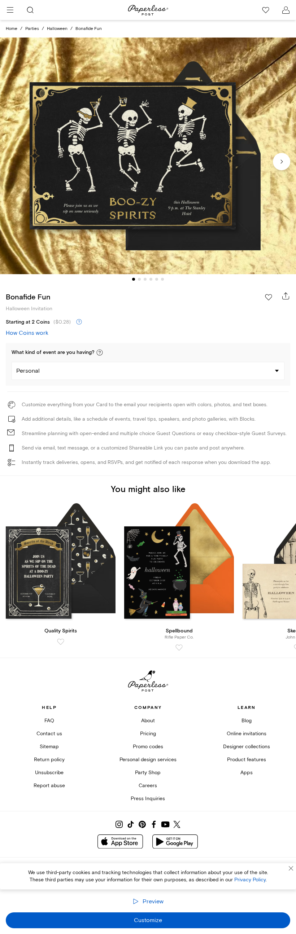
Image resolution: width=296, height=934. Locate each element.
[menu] (10, 10)
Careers (148, 785)
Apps (246, 772)
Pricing (148, 734)
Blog (246, 721)
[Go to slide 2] (139, 279)
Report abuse (49, 785)
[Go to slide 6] (162, 279)
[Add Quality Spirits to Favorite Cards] (60, 641)
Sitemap (49, 747)
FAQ (49, 721)
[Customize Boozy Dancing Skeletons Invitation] (148, 156)
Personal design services (148, 760)
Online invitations (246, 734)
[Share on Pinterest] (142, 824)
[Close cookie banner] (291, 868)
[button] (99, 352)
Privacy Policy (250, 880)
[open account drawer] (286, 10)
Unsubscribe (49, 772)
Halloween (57, 28)
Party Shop (148, 772)
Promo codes (148, 747)
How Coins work (27, 333)
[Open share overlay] (286, 295)
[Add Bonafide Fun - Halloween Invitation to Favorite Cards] (268, 297)
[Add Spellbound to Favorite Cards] (179, 647)
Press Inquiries (148, 798)
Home (11, 28)
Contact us (49, 734)
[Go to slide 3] (145, 279)
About (148, 721)
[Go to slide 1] (133, 279)
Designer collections (246, 747)
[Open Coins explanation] (79, 322)
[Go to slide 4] (150, 279)
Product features (246, 760)
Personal (28, 370)
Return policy (49, 760)
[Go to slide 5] (156, 279)
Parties (32, 28)
